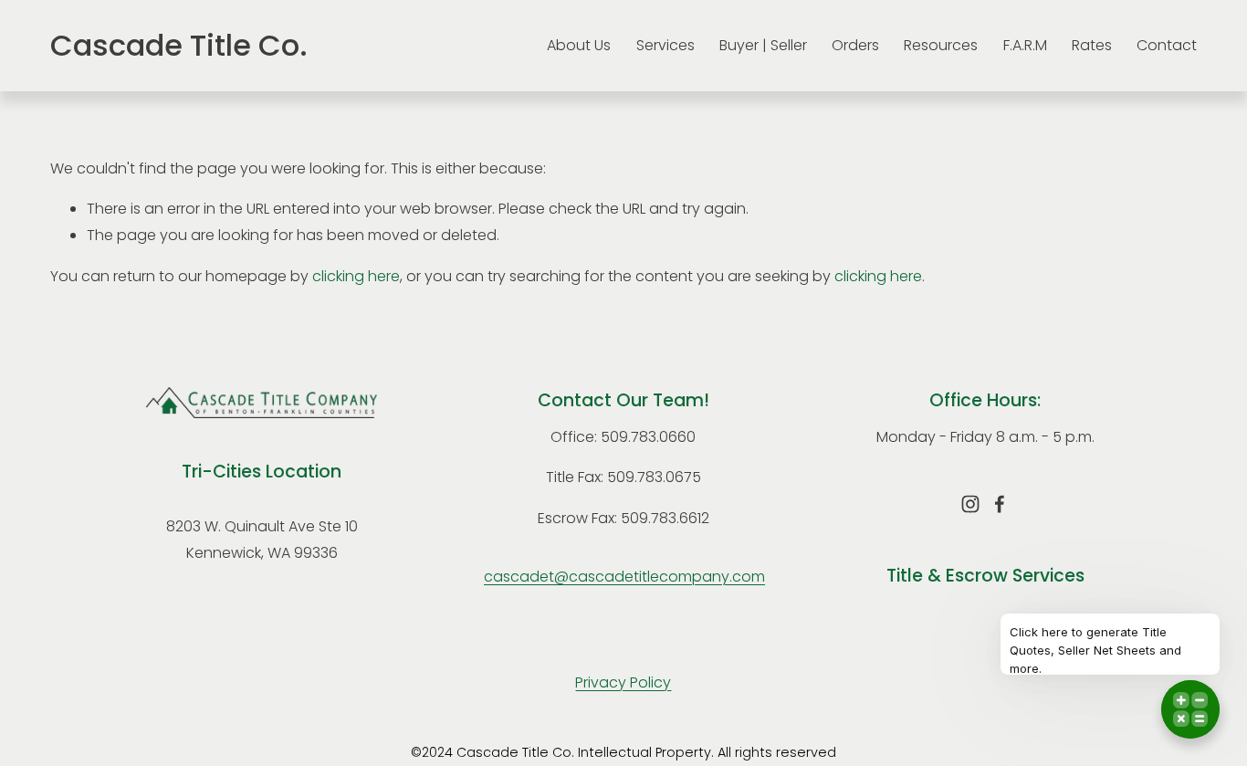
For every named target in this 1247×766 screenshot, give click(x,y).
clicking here (356, 276)
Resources (941, 45)
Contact (1167, 45)
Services (665, 45)
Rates (1092, 45)
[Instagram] (970, 504)
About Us (579, 45)
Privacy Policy (623, 682)
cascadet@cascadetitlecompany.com (624, 576)
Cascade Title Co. (179, 45)
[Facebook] (999, 504)
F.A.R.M (1025, 45)
